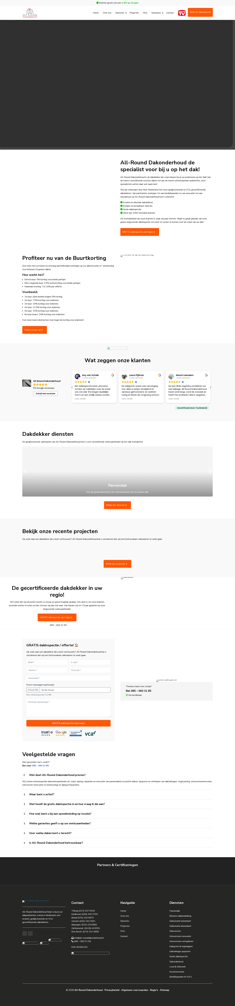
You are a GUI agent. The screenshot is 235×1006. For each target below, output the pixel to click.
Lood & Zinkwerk (177, 966)
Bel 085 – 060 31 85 (138, 691)
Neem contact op (32, 329)
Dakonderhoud (176, 961)
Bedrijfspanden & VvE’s (180, 976)
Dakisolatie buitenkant (180, 921)
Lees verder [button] (80, 399)
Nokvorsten (175, 931)
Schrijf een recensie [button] (45, 393)
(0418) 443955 (92, 928)
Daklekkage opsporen (179, 951)
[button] (210, 387)
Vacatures (156, 12)
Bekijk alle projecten (115, 563)
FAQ (145, 12)
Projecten (134, 12)
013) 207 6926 (87, 910)
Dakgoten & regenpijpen (181, 946)
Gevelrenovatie (176, 971)
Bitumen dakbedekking (180, 915)
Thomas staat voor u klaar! (138, 686)
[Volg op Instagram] (30, 933)
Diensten (119, 12)
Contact (170, 12)
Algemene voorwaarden (134, 990)
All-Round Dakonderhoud (88, 990)
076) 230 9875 (86, 917)
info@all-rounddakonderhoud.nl (89, 937)
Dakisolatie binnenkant (180, 926)
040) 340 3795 (90, 914)
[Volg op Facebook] (24, 933)
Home (96, 12)
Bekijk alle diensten (115, 505)
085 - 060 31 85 (40, 765)
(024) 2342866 (89, 924)
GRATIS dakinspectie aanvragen (137, 231)
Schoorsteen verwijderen (181, 941)
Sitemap (164, 990)
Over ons (107, 12)
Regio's (154, 990)
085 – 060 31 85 (58, 625)
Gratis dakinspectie (178, 956)
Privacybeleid (112, 990)
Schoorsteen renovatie (180, 936)
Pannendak (174, 910)
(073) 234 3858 (91, 931)
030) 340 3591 (87, 921)
